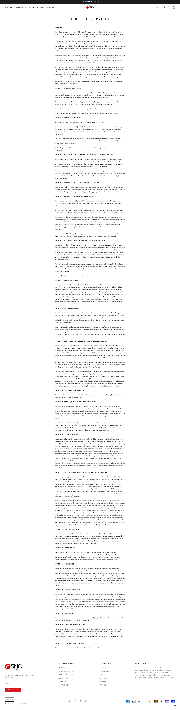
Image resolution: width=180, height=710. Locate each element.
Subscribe (13, 690)
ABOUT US (62, 681)
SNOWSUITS (9, 7)
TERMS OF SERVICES (65, 675)
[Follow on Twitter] (75, 701)
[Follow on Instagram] (80, 701)
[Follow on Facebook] (70, 701)
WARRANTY (104, 681)
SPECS (31, 7)
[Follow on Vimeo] (86, 701)
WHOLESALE (51, 7)
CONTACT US (63, 685)
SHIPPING (61, 668)
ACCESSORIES (21, 7)
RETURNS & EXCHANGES (67, 671)
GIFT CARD (40, 7)
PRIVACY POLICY (64, 678)
